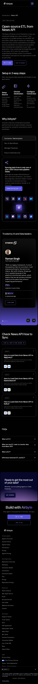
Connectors (5, 547)
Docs (3, 622)
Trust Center (6, 619)
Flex (3, 576)
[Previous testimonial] (28, 320)
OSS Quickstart (7, 625)
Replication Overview (8, 562)
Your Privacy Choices (11, 660)
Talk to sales (20, 63)
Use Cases (5, 602)
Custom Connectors (8, 637)
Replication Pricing (8, 582)
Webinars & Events (8, 605)
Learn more (10, 302)
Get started (10, 495)
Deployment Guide (7, 628)
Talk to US (19, 522)
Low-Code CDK (6, 643)
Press (3, 596)
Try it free (7, 63)
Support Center (7, 616)
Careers (4, 608)
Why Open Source (7, 593)
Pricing (4, 550)
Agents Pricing (6, 553)
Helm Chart (5, 631)
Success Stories (7, 599)
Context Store (6, 541)
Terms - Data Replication (9, 663)
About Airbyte (6, 590)
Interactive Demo (7, 573)
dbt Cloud (5, 634)
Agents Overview (7, 538)
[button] (32, 4)
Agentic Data (6, 544)
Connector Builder (7, 567)
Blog (3, 646)
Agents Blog (6, 649)
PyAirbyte (5, 565)
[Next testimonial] (34, 320)
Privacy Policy (6, 657)
